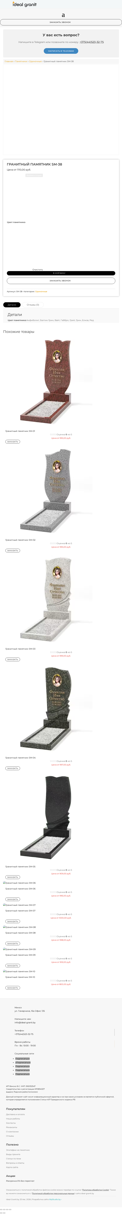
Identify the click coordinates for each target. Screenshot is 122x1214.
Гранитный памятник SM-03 (20, 648)
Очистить (37, 269)
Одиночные (35, 61)
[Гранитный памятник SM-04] (47, 752)
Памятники (21, 61)
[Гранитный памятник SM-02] (47, 534)
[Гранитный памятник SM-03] (47, 643)
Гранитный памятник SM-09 (20, 955)
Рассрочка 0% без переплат (20, 1181)
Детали (12, 304)
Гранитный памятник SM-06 (20, 888)
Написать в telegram (61, 51)
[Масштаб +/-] (1, 1209)
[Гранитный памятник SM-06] (19, 883)
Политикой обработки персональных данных (53, 1193)
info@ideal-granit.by (25, 1022)
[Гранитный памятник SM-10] (19, 971)
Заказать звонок (60, 22)
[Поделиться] (7, 1209)
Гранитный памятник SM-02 (20, 540)
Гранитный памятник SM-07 (20, 910)
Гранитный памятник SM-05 (20, 866)
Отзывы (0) (33, 304)
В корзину (59, 273)
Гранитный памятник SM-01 (20, 431)
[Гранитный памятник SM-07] (19, 905)
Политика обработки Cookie (95, 1190)
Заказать (12, 442)
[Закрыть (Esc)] (10, 1209)
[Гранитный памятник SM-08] (19, 927)
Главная (9, 61)
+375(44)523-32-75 (92, 42)
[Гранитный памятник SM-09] (19, 949)
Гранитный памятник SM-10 (20, 977)
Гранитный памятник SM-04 (20, 757)
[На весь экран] (4, 1209)
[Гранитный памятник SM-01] (47, 425)
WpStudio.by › (55, 1199)
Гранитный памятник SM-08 (20, 932)
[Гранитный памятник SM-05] (47, 860)
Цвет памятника (16, 222)
